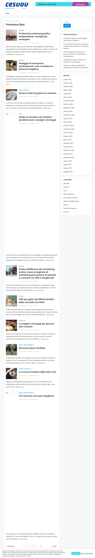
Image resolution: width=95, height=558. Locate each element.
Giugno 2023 (67, 118)
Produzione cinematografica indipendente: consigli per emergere (34, 36)
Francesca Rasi (23, 43)
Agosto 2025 (67, 90)
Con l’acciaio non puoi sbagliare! (36, 395)
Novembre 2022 (68, 129)
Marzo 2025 (67, 97)
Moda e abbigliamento (26, 345)
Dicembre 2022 (68, 125)
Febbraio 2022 (68, 143)
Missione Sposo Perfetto (32, 347)
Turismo (66, 212)
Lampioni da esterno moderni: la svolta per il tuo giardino (74, 61)
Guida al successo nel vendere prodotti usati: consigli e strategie (37, 118)
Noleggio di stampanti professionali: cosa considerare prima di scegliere (36, 66)
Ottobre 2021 (68, 154)
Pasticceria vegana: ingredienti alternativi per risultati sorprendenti (76, 66)
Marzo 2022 (67, 140)
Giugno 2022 (67, 136)
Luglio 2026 (67, 79)
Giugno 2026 (67, 83)
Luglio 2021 (67, 164)
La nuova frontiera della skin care (37, 371)
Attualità (22, 320)
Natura (21, 296)
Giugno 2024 (67, 111)
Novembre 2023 (68, 115)
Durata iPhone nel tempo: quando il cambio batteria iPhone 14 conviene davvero (76, 46)
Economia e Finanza (70, 198)
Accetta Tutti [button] (75, 553)
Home (7, 13)
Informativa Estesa (87, 553)
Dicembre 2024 (68, 101)
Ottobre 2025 (68, 86)
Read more (20, 54)
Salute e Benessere (25, 369)
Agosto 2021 (67, 161)
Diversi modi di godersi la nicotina (37, 93)
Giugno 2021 (67, 168)
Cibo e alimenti (24, 90)
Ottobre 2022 (68, 133)
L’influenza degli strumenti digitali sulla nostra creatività (75, 39)
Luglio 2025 (67, 94)
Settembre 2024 (68, 108)
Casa (20, 114)
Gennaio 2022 (68, 147)
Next (54, 546)
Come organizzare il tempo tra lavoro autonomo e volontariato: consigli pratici (74, 54)
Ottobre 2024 (68, 104)
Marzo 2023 (67, 122)
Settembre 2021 (68, 157)
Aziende (21, 30)
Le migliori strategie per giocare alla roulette (36, 325)
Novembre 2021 (68, 150)
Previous (10, 546)
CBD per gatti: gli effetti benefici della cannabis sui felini (36, 301)
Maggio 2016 (67, 172)
